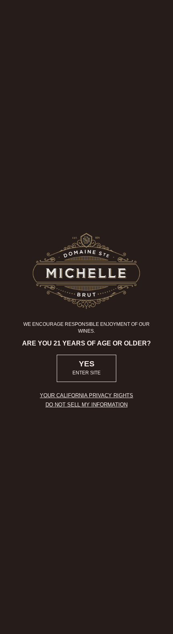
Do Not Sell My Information (86, 405)
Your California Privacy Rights (86, 395)
